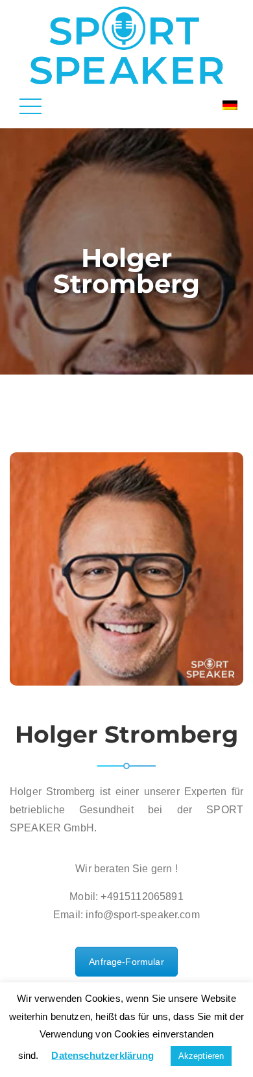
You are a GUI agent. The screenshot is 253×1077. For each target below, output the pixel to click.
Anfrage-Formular (126, 961)
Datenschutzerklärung (102, 1055)
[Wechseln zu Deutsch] (230, 105)
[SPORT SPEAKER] (126, 44)
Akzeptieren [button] (201, 1056)
